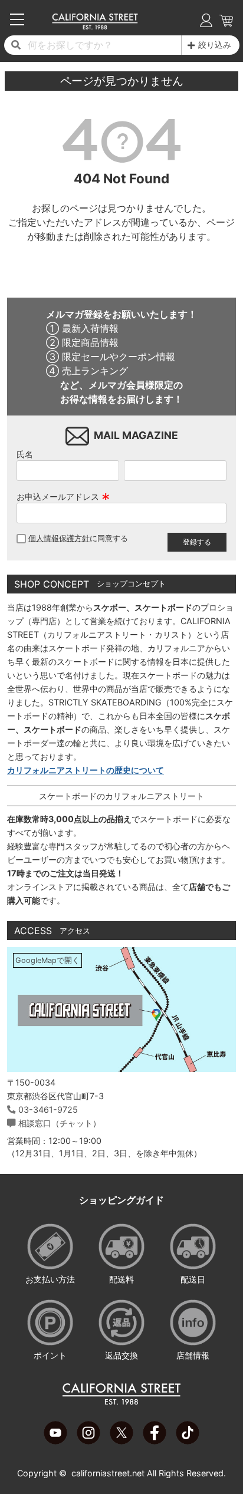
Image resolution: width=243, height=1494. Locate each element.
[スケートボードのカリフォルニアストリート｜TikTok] (187, 1441)
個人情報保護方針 (59, 538)
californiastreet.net (108, 1473)
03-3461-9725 (48, 1109)
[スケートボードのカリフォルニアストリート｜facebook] (154, 1441)
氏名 (25, 454)
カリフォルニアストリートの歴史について (85, 770)
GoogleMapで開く (47, 960)
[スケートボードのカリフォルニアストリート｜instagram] (88, 1441)
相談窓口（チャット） (59, 1123)
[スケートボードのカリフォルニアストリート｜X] (121, 1441)
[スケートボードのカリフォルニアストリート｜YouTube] (55, 1441)
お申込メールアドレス (63, 497)
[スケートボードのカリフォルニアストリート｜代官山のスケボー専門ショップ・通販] (94, 26)
